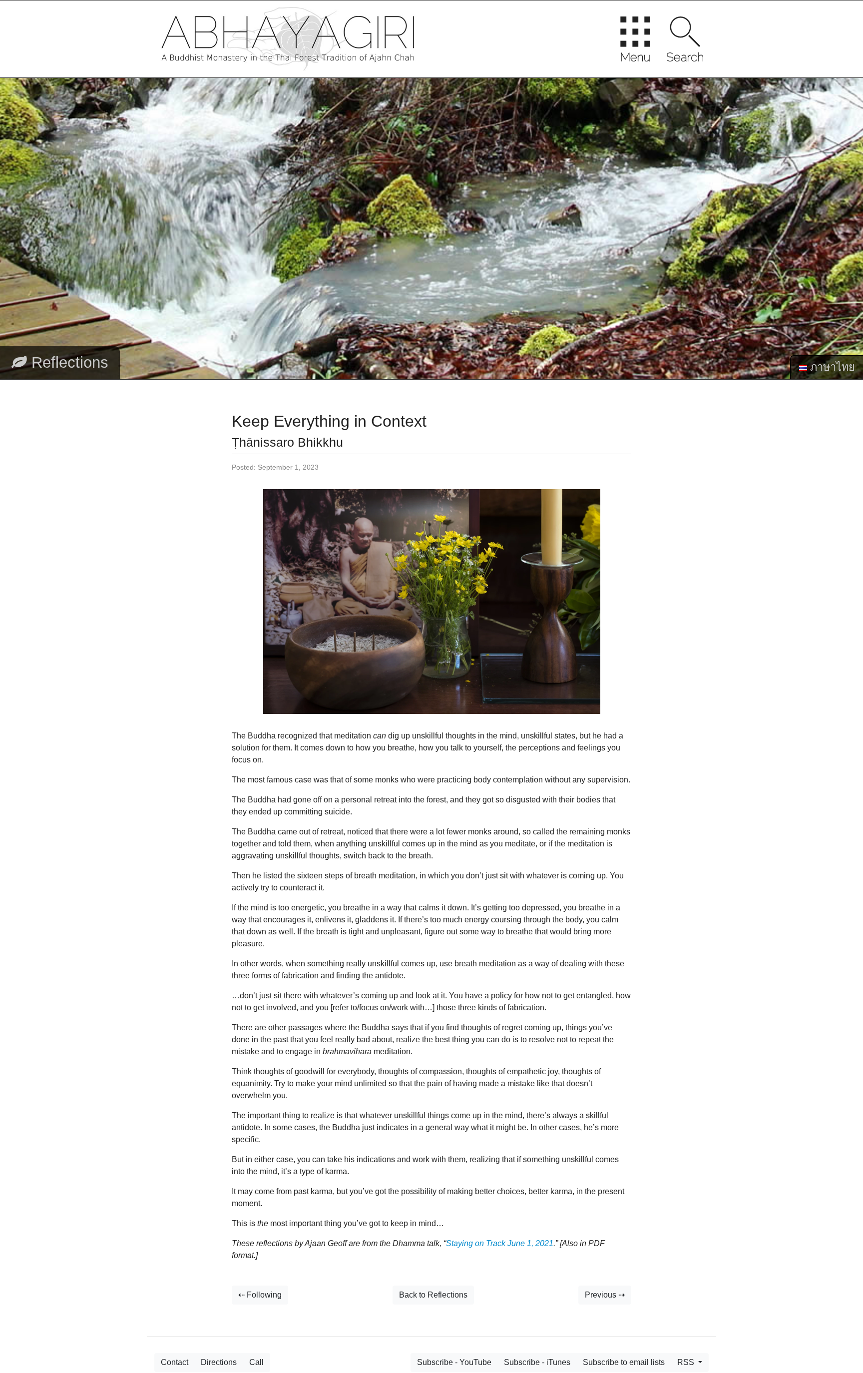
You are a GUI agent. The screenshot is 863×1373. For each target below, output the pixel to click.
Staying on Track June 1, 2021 (499, 1243)
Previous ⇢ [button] (605, 1295)
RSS (686, 1362)
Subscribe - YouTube (454, 1362)
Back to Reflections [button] (433, 1295)
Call (256, 1362)
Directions (219, 1362)
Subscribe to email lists (624, 1362)
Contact (174, 1362)
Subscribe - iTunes (537, 1362)
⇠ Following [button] (260, 1295)
